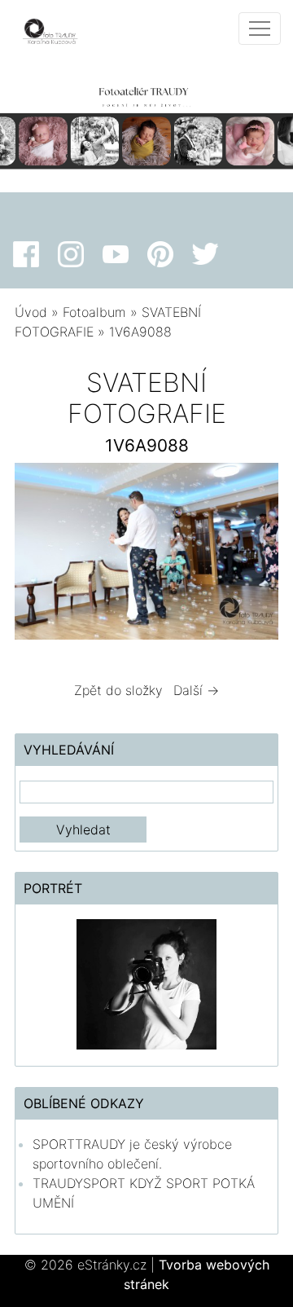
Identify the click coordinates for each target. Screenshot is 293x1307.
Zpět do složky (118, 690)
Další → (196, 690)
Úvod (31, 312)
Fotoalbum (94, 312)
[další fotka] (252, 555)
